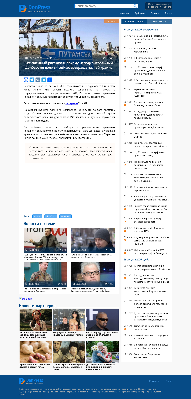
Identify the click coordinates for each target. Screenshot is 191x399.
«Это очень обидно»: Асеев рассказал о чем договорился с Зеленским (92, 244)
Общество (111, 21)
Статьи (155, 13)
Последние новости (134, 21)
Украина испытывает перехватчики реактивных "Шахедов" (146, 92)
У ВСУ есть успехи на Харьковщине (146, 49)
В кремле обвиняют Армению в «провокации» (146, 188)
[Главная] (23, 8)
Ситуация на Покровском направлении (146, 355)
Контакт (154, 381)
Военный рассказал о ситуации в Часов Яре (146, 336)
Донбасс (51, 216)
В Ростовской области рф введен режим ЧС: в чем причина (146, 346)
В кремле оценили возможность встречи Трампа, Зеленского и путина (146, 39)
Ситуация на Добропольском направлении (146, 327)
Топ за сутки (159, 21)
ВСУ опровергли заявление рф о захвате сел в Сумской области (146, 81)
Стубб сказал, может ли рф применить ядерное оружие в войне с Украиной (146, 70)
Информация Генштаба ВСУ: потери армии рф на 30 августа (146, 251)
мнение (65, 216)
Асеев (37, 216)
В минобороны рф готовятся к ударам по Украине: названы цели (146, 197)
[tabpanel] (146, 193)
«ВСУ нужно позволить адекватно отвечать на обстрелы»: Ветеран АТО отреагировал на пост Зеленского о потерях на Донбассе (45, 244)
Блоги (168, 13)
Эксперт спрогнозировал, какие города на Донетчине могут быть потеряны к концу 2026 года (146, 209)
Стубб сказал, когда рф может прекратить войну (146, 153)
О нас (169, 381)
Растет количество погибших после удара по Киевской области (146, 267)
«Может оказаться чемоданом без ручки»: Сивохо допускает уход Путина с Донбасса (92, 277)
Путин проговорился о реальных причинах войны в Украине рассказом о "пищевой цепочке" (146, 316)
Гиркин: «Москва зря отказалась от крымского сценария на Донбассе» (45, 277)
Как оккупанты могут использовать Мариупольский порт (146, 291)
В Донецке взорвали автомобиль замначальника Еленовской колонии (146, 240)
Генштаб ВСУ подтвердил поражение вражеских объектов (146, 144)
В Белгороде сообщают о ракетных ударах (146, 59)
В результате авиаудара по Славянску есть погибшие (146, 103)
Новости (124, 13)
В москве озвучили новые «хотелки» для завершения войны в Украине (146, 177)
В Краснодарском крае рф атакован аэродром (146, 220)
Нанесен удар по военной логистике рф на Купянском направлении (146, 165)
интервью (72, 103)
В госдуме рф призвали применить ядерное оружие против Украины (146, 114)
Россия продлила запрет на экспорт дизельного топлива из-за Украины (146, 303)
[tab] (134, 21)
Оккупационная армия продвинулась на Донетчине (146, 125)
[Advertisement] (69, 187)
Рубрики (140, 13)
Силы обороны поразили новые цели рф (146, 134)
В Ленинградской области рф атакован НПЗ (146, 229)
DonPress (39, 7)
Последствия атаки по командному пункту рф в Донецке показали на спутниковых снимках (146, 278)
